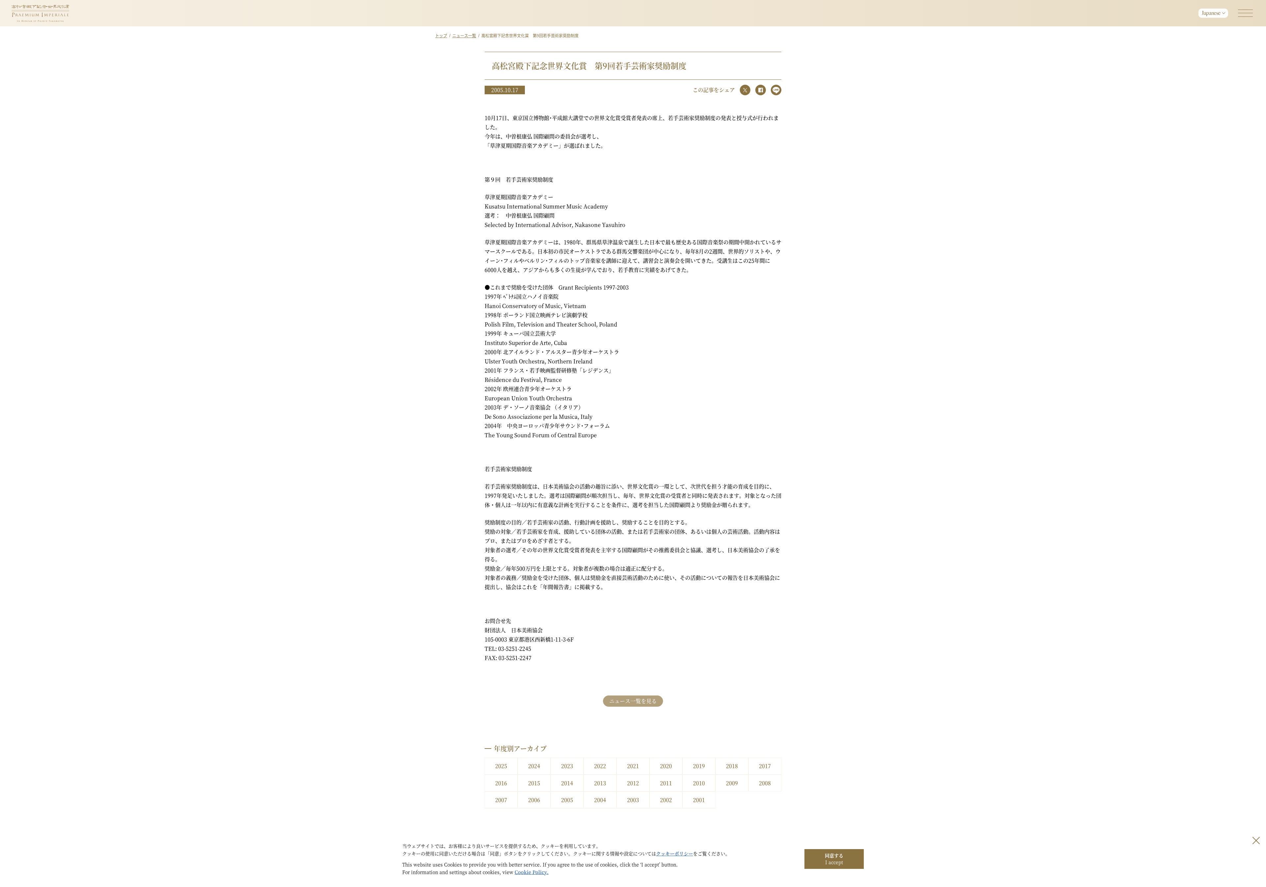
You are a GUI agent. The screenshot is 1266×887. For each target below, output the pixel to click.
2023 (567, 766)
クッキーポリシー (674, 853)
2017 (765, 766)
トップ (441, 35)
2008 (765, 783)
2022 (600, 766)
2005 (567, 800)
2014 (567, 783)
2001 (699, 800)
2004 (600, 800)
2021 (633, 766)
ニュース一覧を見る (633, 701)
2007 (501, 800)
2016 (501, 783)
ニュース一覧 (464, 35)
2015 (534, 783)
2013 (600, 783)
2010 (699, 783)
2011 (666, 783)
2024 (534, 766)
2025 (501, 766)
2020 (666, 766)
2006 (534, 800)
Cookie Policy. (532, 872)
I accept (834, 858)
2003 (633, 800)
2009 (732, 783)
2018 (732, 766)
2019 (699, 766)
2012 (633, 783)
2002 (666, 800)
